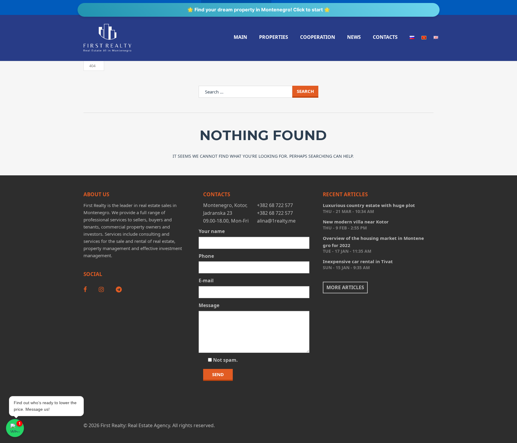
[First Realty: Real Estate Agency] (107, 38)
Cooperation (317, 37)
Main (240, 37)
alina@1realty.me (276, 220)
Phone (206, 256)
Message (209, 305)
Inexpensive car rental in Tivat (358, 261)
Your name (212, 231)
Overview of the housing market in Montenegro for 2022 (373, 241)
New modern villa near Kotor (356, 222)
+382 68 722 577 (275, 205)
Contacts (385, 37)
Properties (273, 37)
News (354, 37)
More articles (345, 287)
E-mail (206, 280)
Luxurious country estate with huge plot (369, 205)
